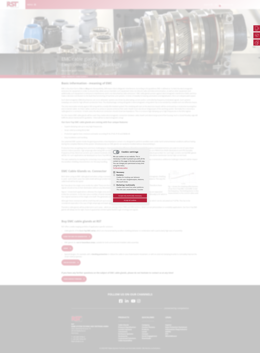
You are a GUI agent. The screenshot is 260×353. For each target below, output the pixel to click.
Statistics (120, 175)
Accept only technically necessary (130, 196)
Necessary (120, 172)
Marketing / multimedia (125, 185)
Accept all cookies (130, 200)
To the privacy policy (120, 168)
